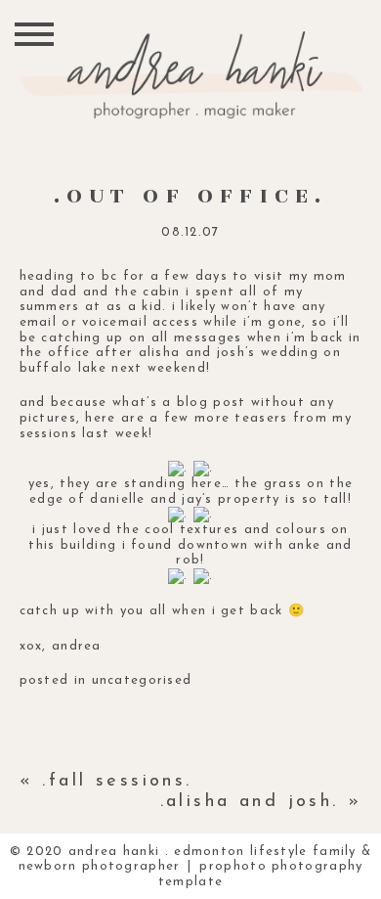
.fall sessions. (116, 781)
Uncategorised (142, 680)
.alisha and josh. (249, 802)
